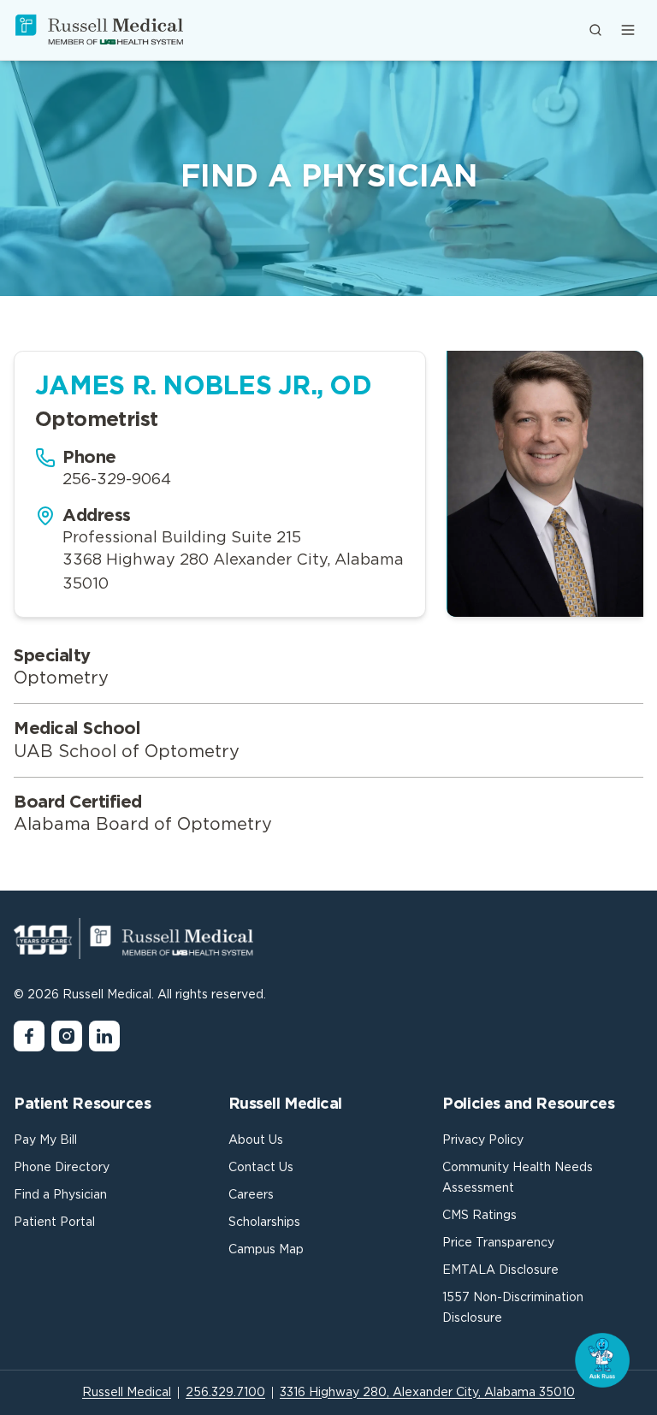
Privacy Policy (483, 1140)
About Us (255, 1140)
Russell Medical (126, 1393)
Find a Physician (60, 1195)
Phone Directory (62, 1168)
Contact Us (260, 1168)
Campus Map (266, 1250)
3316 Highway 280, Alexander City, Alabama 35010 (427, 1393)
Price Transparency (498, 1243)
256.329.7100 (225, 1393)
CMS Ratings (479, 1216)
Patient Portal (54, 1222)
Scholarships (264, 1222)
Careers (251, 1195)
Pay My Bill (45, 1140)
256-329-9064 (116, 480)
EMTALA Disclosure (500, 1270)
